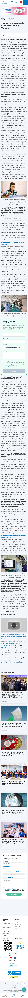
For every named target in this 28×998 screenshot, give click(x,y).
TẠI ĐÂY (3, 648)
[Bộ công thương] (14, 973)
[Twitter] (23, 658)
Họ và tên (5, 332)
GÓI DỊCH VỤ (5, 645)
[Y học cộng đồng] (14, 963)
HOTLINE (11, 643)
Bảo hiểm (17, 926)
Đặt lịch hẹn (18, 929)
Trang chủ (4, 18)
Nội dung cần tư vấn (7, 351)
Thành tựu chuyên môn (7, 661)
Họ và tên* (5, 861)
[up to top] (24, 984)
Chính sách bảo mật (9, 367)
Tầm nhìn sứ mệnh (6, 924)
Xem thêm (4, 701)
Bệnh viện (5, 344)
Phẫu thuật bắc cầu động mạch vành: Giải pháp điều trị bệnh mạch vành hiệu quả (14, 754)
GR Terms (14, 987)
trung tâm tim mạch (6, 664)
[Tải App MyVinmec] (8, 946)
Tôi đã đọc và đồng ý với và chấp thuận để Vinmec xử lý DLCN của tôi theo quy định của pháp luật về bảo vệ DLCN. (14, 889)
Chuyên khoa (18, 922)
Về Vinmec (11, 18)
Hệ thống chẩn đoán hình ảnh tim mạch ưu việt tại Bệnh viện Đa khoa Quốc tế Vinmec (13, 812)
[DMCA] (14, 977)
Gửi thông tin (14, 894)
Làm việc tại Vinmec (6, 934)
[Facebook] (21, 658)
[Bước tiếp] (14, 966)
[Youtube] (11, 958)
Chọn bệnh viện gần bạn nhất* (11, 871)
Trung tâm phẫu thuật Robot (16, 662)
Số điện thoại (6, 338)
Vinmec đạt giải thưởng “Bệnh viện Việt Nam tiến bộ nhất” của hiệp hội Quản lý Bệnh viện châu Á (14, 724)
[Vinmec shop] (20, 945)
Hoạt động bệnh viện (6, 19)
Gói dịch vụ (18, 924)
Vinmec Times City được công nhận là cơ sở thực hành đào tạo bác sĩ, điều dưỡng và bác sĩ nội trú (14, 841)
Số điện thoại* (6, 866)
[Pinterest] (25, 658)
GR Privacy (14, 985)
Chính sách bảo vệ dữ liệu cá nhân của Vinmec (14, 983)
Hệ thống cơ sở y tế (7, 928)
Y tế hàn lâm (4, 662)
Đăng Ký (14, 371)
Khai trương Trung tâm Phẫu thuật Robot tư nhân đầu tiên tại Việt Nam (13, 783)
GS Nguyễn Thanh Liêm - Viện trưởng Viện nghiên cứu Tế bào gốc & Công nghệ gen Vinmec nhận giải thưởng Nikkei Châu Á (12, 695)
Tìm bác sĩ (6, 931)
